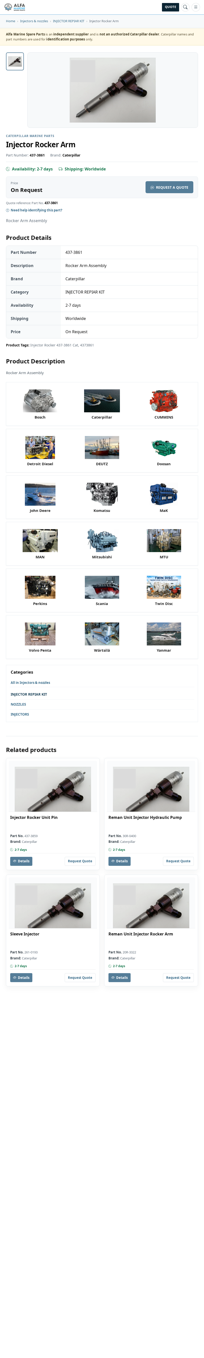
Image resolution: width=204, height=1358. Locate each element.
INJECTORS (20, 714)
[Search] (185, 7)
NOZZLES (18, 704)
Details (23, 861)
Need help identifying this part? (36, 210)
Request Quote (80, 861)
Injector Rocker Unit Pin (34, 817)
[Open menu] (196, 7)
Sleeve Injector (24, 934)
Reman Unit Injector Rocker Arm (140, 934)
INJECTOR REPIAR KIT (68, 21)
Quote (170, 7)
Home (10, 21)
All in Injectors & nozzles (30, 682)
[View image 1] (15, 61)
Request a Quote (172, 187)
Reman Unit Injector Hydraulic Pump (145, 817)
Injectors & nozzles (34, 21)
